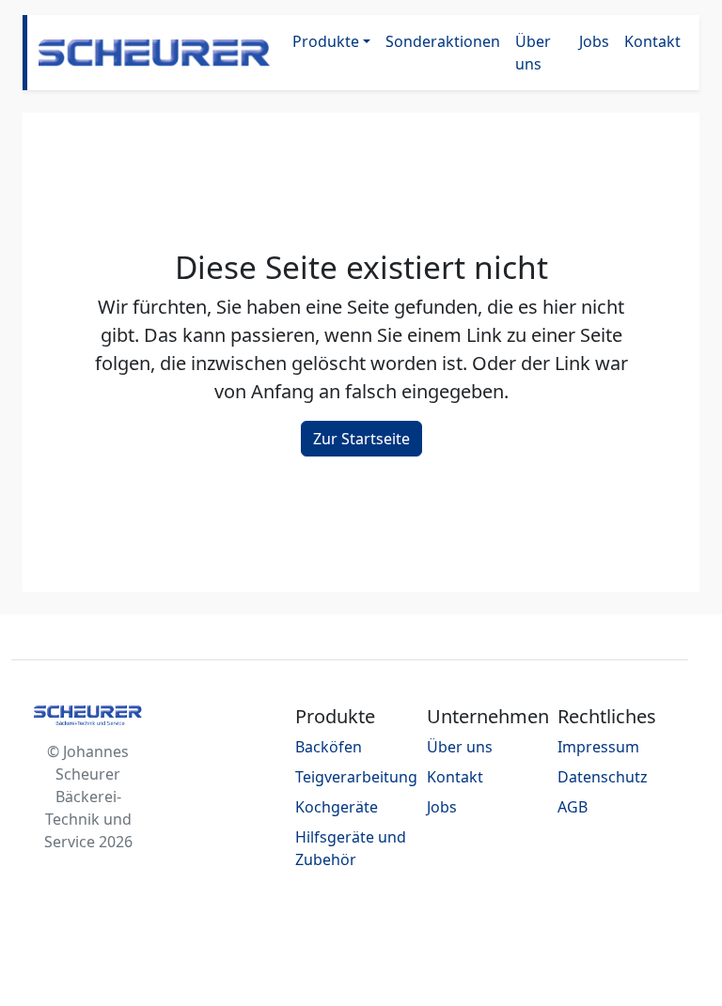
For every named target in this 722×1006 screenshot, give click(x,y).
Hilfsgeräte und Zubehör (350, 848)
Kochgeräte (336, 807)
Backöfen (328, 746)
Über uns (533, 52)
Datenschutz (602, 776)
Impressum (598, 746)
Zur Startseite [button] (361, 438)
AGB (572, 807)
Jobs (594, 41)
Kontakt (652, 41)
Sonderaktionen (442, 41)
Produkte (325, 41)
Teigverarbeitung (356, 776)
